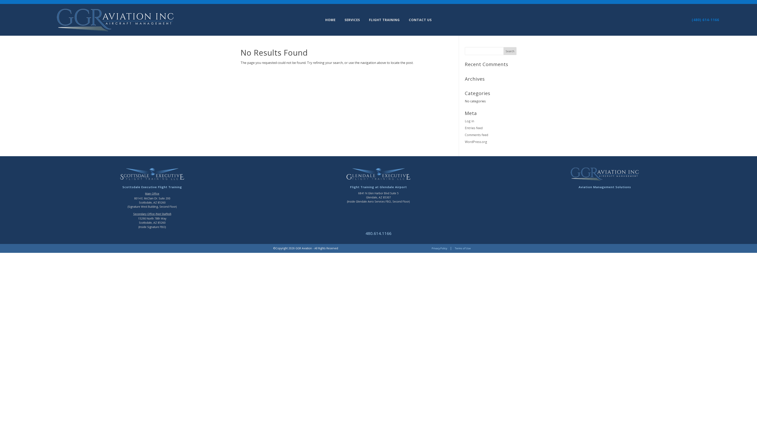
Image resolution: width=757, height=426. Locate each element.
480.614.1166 (378, 233)
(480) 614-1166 (705, 19)
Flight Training (384, 20)
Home (330, 20)
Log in (469, 121)
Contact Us (420, 20)
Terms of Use (463, 248)
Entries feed (474, 128)
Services (352, 20)
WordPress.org (476, 142)
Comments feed (476, 135)
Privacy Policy (439, 248)
